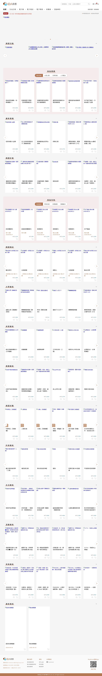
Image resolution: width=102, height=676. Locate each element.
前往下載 (93, 669)
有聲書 (48, 9)
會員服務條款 (30, 662)
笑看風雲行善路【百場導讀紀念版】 (26, 102)
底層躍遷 (24, 349)
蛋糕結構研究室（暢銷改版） (58, 509)
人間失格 (24, 429)
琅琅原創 (96, 9)
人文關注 (63, 75)
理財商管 (38, 75)
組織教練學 (40, 349)
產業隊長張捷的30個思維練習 (58, 101)
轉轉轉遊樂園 (73, 310)
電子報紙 (40, 9)
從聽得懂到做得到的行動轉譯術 (43, 101)
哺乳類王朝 (25, 468)
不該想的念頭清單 (90, 468)
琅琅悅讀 (90, 9)
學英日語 (47, 204)
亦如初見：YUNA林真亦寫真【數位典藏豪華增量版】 (11, 589)
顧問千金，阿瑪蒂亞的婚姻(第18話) (27, 548)
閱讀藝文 (63, 204)
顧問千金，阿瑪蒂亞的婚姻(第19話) (74, 548)
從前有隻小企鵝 (11, 141)
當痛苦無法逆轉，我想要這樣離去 (11, 182)
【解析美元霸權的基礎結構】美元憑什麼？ (27, 183)
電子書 (21, 9)
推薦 (4, 9)
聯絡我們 (41, 666)
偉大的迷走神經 (42, 468)
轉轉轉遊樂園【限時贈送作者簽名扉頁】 (27, 312)
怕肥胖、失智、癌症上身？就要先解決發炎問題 (90, 183)
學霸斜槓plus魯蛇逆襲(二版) (90, 142)
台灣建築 (24, 270)
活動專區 (57, 9)
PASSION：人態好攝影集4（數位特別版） (58, 589)
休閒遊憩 (55, 204)
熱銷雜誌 (38, 204)
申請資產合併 (86, 13)
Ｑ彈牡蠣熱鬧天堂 (74, 508)
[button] (5, 55)
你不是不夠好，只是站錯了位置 (90, 101)
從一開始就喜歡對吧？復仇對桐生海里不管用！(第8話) (43, 549)
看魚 (54, 468)
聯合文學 (87, 270)
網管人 (55, 270)
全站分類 (12, 9)
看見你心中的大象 (74, 349)
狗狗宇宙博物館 (11, 508)
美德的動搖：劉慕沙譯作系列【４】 (74, 142)
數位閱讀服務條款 (31, 664)
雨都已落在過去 (89, 389)
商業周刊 (40, 229)
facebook (51, 662)
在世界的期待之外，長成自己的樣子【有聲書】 (90, 431)
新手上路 (41, 662)
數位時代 (8, 270)
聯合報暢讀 (32, 644)
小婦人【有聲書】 (43, 429)
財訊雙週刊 (9, 229)
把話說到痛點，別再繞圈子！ (11, 101)
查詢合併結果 (95, 13)
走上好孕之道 (57, 389)
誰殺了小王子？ (58, 310)
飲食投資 (56, 181)
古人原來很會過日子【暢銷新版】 (27, 142)
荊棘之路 (56, 141)
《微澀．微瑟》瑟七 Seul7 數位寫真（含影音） (43, 589)
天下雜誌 (87, 229)
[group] (16, 55)
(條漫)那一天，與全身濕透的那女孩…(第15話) (58, 549)
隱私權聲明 (30, 666)
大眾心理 (47, 75)
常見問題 (41, 664)
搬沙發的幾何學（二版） (11, 469)
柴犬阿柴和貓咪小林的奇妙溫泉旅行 (90, 509)
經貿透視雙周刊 (26, 229)
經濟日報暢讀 (10, 644)
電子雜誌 (30, 9)
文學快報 (55, 75)
